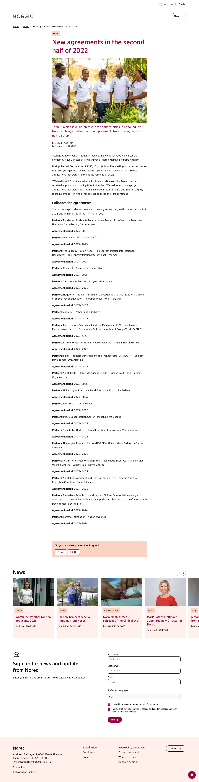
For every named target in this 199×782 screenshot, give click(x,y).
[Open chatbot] (192, 775)
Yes (63, 552)
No (75, 552)
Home (16, 26)
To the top (176, 748)
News (26, 26)
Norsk (174, 4)
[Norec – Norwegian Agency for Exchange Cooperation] (23, 16)
